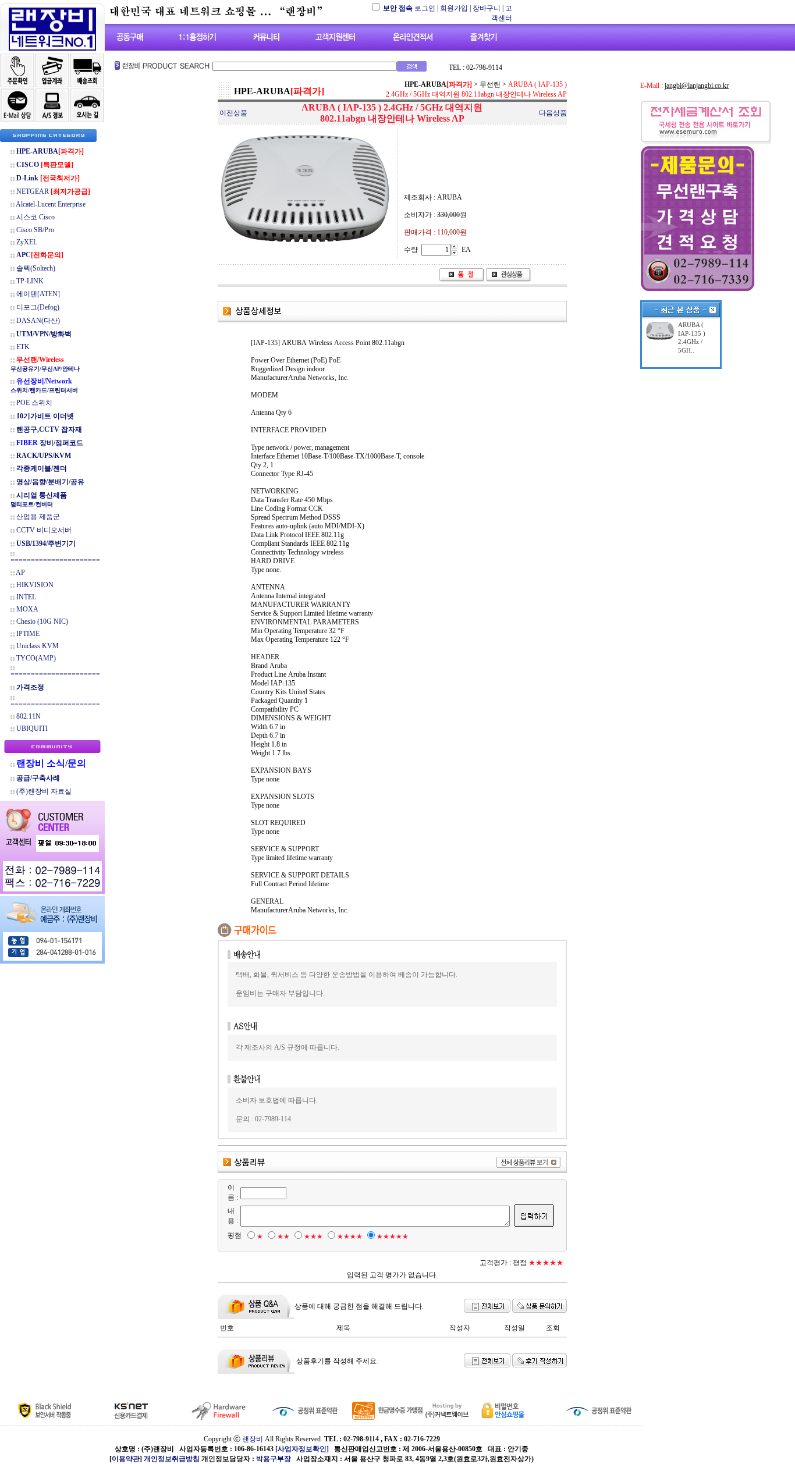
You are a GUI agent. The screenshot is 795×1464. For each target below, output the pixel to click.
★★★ (313, 1236)
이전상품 (233, 113)
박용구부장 (273, 1459)
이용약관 (126, 1459)
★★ (283, 1236)
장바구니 (487, 8)
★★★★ (350, 1236)
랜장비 (252, 1439)
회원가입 (454, 8)
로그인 (424, 8)
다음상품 (553, 113)
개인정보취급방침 (172, 1459)
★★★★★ (393, 1236)
